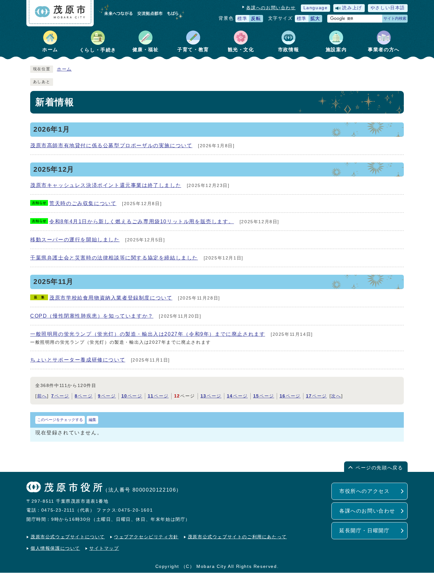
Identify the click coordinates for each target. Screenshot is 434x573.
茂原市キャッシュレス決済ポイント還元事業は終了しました (105, 185)
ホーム (64, 69)
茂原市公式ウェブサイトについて (68, 537)
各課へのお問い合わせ (271, 7)
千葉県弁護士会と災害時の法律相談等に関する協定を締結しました (114, 257)
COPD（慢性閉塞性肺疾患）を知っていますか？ (91, 316)
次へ (336, 396)
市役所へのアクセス (364, 491)
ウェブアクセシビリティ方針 (146, 537)
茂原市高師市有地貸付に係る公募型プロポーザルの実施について (111, 145)
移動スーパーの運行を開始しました (75, 239)
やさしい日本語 (387, 7)
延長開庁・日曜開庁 (364, 530)
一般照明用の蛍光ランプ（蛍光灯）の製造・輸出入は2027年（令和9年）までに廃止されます (147, 334)
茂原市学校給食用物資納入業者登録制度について (110, 297)
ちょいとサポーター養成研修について (77, 359)
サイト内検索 (394, 18)
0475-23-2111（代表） (68, 510)
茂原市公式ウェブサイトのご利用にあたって (237, 537)
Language (315, 7)
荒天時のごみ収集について (82, 203)
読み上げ (352, 7)
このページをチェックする (60, 420)
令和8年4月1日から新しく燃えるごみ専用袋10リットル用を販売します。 (141, 221)
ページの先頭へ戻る (379, 467)
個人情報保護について (55, 548)
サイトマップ (104, 548)
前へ (42, 396)
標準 (242, 18)
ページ (60, 396)
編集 (92, 420)
